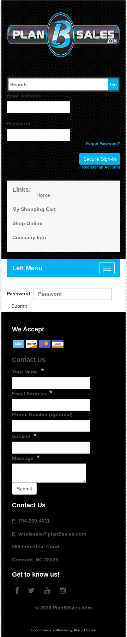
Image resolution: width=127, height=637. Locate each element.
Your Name (28, 371)
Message (26, 457)
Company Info (29, 237)
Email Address (24, 96)
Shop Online (27, 223)
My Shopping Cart (34, 209)
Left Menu (27, 268)
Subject (24, 436)
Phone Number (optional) (42, 414)
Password (18, 123)
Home (43, 195)
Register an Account (101, 167)
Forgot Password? (103, 143)
